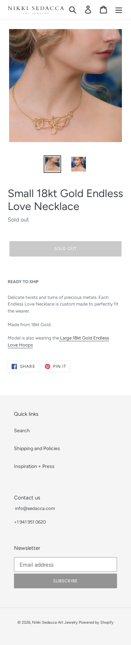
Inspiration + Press (34, 466)
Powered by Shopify (96, 622)
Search (22, 431)
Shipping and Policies (37, 448)
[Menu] (118, 9)
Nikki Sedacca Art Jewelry (55, 622)
